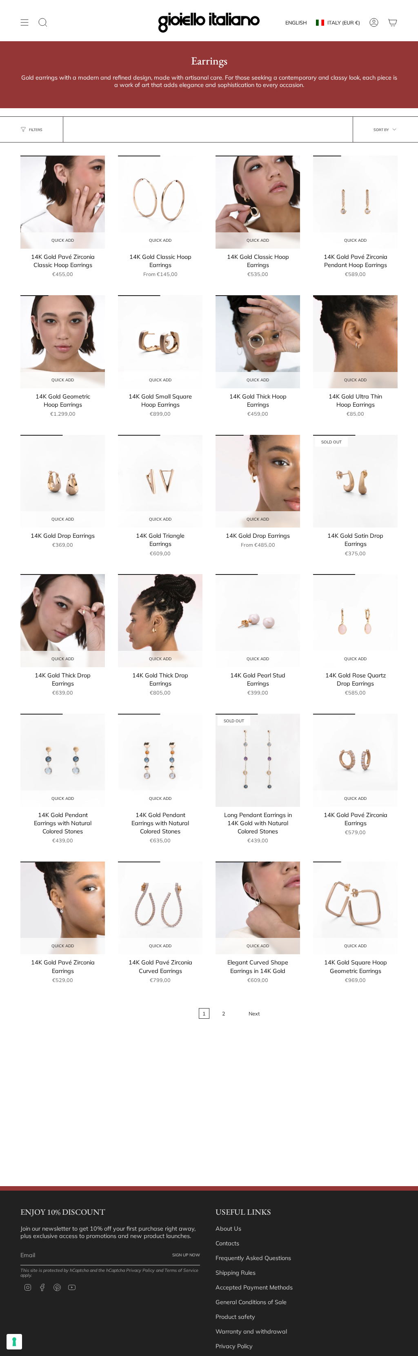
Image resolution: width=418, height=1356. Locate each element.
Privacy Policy (140, 1270)
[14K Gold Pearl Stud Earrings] (258, 620)
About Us (228, 1228)
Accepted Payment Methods (254, 1287)
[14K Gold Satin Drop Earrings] (355, 481)
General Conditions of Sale (251, 1302)
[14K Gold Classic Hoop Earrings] (160, 202)
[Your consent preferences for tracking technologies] (14, 1341)
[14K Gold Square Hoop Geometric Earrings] (355, 908)
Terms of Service (181, 1270)
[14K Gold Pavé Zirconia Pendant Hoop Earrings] (355, 202)
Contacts (227, 1243)
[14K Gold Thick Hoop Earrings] (258, 341)
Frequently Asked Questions (253, 1258)
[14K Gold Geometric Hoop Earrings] (62, 341)
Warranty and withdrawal (251, 1331)
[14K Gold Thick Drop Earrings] (62, 620)
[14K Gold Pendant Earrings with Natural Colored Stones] (62, 760)
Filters (35, 129)
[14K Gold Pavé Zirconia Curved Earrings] (160, 908)
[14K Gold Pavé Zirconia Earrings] (355, 760)
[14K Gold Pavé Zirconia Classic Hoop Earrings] (62, 202)
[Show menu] (24, 22)
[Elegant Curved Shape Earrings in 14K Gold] (258, 908)
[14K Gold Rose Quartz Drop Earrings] (355, 620)
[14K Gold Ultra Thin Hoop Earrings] (355, 341)
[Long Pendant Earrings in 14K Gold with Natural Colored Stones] (258, 760)
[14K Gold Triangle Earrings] (160, 481)
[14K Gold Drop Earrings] (62, 481)
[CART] (392, 22)
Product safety (235, 1316)
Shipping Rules (236, 1272)
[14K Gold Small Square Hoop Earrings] (160, 341)
